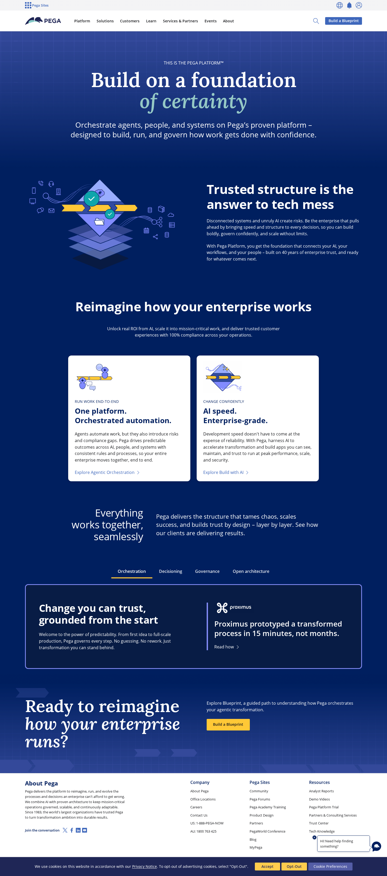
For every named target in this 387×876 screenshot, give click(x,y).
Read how (224, 647)
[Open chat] (376, 846)
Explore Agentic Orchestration (105, 472)
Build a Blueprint (344, 20)
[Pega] (43, 21)
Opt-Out (294, 866)
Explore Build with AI (223, 472)
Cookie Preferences (330, 866)
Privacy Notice (144, 866)
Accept (267, 866)
